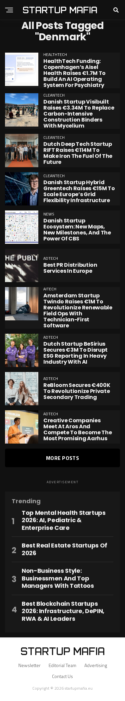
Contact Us (62, 676)
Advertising (95, 665)
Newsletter (29, 665)
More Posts (62, 458)
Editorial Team (62, 665)
